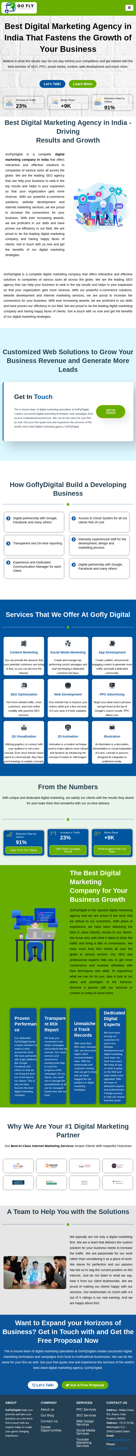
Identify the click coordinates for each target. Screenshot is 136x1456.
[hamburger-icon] (129, 8)
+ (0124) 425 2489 (117, 1448)
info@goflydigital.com (118, 1440)
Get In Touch (110, 411)
